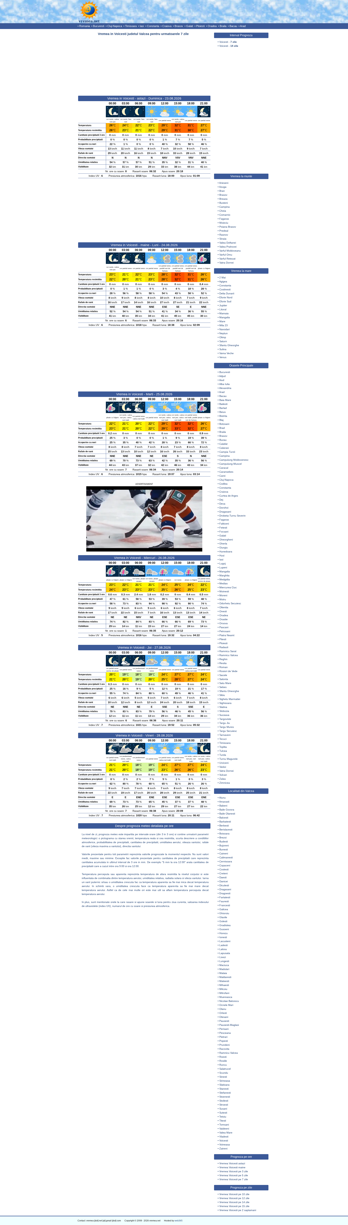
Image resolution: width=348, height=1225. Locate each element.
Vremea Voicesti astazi (232, 1163)
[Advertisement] (144, 64)
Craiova (166, 26)
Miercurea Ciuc (228, 587)
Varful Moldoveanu (230, 250)
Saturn (223, 341)
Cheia (222, 210)
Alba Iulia (224, 384)
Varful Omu (225, 254)
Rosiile (223, 1060)
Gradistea (225, 925)
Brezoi (223, 837)
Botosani (224, 423)
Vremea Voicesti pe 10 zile (234, 1194)
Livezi (222, 957)
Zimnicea (224, 782)
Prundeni (224, 1044)
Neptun (223, 333)
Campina (224, 206)
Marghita (224, 575)
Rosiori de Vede (228, 671)
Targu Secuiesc (228, 730)
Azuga (222, 186)
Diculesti (224, 885)
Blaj (221, 419)
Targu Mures (226, 727)
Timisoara (131, 26)
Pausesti (224, 1020)
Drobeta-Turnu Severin (232, 515)
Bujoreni (224, 845)
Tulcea (223, 750)
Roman (223, 667)
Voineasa (224, 1144)
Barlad (223, 408)
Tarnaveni (225, 734)
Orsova (223, 623)
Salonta (223, 679)
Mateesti (224, 981)
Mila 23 (223, 325)
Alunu (222, 797)
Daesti (223, 877)
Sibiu (222, 695)
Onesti (223, 611)
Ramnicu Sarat (227, 651)
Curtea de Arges (228, 495)
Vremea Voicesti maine (232, 1167)
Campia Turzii (227, 451)
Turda (222, 754)
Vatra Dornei (226, 262)
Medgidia (224, 579)
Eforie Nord (225, 297)
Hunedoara (225, 551)
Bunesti (223, 849)
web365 (179, 1220)
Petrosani (224, 631)
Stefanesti (225, 1092)
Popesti (223, 1040)
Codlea (223, 483)
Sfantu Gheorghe (229, 345)
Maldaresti (225, 977)
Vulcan (223, 774)
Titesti (222, 1120)
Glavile (223, 917)
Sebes (223, 687)
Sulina (222, 349)
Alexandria (225, 388)
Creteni (223, 873)
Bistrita (223, 415)
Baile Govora (226, 809)
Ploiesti (200, 26)
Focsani (223, 531)
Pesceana (225, 1032)
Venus (222, 357)
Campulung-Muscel (230, 463)
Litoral (222, 309)
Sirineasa (224, 1080)
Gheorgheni (226, 539)
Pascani (223, 627)
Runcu (223, 1064)
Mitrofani (224, 993)
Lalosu (223, 949)
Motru (222, 599)
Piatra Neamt (226, 635)
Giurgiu (223, 547)
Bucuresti (98, 26)
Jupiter (223, 305)
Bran (222, 190)
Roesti (223, 1056)
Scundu (223, 1072)
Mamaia (224, 313)
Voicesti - (228, 41)
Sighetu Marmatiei (229, 699)
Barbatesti (225, 821)
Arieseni (223, 182)
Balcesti (223, 817)
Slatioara (224, 1084)
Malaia (223, 973)
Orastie (223, 619)
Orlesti (223, 1012)
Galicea (223, 909)
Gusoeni (224, 929)
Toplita (223, 746)
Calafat (223, 443)
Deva (222, 503)
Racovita (224, 1048)
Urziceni (224, 762)
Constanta (153, 26)
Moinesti (224, 591)
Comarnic (224, 214)
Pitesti (222, 639)
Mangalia (224, 317)
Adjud (222, 376)
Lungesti (224, 961)
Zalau (222, 778)
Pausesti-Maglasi (229, 1024)
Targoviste (225, 719)
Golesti (223, 921)
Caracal (223, 467)
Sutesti (223, 1112)
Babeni (223, 805)
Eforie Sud (225, 301)
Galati (189, 26)
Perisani (224, 1028)
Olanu (222, 1009)
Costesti (224, 869)
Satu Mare (225, 683)
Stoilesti (223, 1100)
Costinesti (225, 289)
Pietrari (223, 1036)
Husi (221, 555)
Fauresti (224, 901)
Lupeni (223, 567)
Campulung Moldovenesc (233, 459)
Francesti (224, 905)
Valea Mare (225, 1132)
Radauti (223, 647)
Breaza (223, 198)
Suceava (224, 715)
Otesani (223, 1016)
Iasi (142, 26)
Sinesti (223, 1076)
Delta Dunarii (226, 293)
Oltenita (223, 607)
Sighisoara (225, 703)
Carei (222, 475)
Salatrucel (225, 1068)
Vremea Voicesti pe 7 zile (233, 1179)
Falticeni (224, 523)
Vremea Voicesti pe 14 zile (234, 1202)
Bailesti (223, 404)
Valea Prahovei (228, 246)
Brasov (179, 26)
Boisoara (224, 833)
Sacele (223, 675)
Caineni (223, 853)
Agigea (223, 281)
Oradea (212, 26)
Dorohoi (223, 507)
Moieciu (223, 222)
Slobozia (224, 711)
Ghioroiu (224, 913)
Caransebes (226, 471)
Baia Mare (225, 400)
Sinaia (222, 238)
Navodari (224, 329)
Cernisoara (225, 861)
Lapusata (224, 953)
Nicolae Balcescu (229, 1001)
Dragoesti (224, 893)
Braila (223, 26)
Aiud (221, 380)
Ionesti (223, 937)
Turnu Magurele (228, 758)
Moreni (223, 595)
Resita (223, 663)
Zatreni (223, 1148)
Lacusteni (224, 941)
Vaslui (222, 766)
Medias (223, 583)
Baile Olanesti (227, 813)
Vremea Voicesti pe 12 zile (234, 1198)
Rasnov (223, 234)
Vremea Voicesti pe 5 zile (233, 1175)
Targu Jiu (224, 723)
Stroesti (223, 1104)
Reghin (223, 659)
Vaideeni (224, 1128)
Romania (84, 26)
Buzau (223, 439)
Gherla (223, 543)
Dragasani (225, 511)
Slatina (223, 707)
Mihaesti (224, 985)
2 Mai (222, 277)
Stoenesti (224, 1096)
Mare (222, 321)
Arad (243, 26)
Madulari (224, 969)
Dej (221, 499)
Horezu (223, 933)
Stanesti (224, 1088)
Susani (223, 1108)
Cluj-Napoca (114, 26)
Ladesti (223, 945)
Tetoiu (222, 1116)
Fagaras (224, 218)
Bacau (233, 26)
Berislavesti (225, 829)
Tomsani (224, 1124)
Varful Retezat (227, 258)
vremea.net (89, 21)
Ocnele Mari (226, 1005)
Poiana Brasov (227, 226)
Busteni (223, 202)
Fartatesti (224, 897)
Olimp (222, 337)
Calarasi (224, 447)
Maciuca (224, 965)
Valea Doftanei (227, 242)
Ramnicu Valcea (228, 655)
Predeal (223, 230)
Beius (222, 412)
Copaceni (224, 865)
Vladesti (223, 1136)
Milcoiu (223, 989)
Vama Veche (226, 353)
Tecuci (223, 738)
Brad (222, 427)
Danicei (223, 881)
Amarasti (224, 801)
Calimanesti (226, 857)
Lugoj (222, 563)
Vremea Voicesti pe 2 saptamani (237, 1210)
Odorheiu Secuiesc (230, 603)
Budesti (223, 841)
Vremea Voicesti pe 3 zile (233, 1171)
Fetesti (223, 527)
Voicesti (223, 1140)
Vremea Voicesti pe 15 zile (234, 1206)
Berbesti (224, 825)
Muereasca (225, 997)
